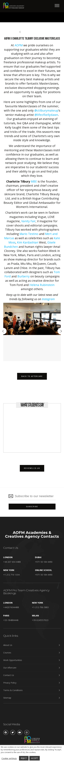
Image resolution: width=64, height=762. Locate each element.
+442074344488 (11, 607)
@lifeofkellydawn (46, 115)
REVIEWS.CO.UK (32, 468)
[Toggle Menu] (57, 5)
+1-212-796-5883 (40, 607)
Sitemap (7, 697)
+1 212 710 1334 (11, 574)
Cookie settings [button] (9, 758)
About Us (7, 645)
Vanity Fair (28, 221)
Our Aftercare (9, 667)
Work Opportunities (12, 660)
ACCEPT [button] (34, 758)
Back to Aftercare (33, 31)
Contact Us (8, 675)
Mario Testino (28, 234)
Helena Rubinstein (41, 285)
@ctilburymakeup (46, 110)
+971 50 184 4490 (43, 561)
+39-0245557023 (40, 620)
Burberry (23, 276)
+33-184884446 (10, 620)
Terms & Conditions (13, 690)
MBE (34, 181)
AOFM (19, 45)
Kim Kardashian (27, 242)
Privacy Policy (9, 682)
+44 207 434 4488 (12, 561)
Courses (7, 652)
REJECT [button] (24, 758)
